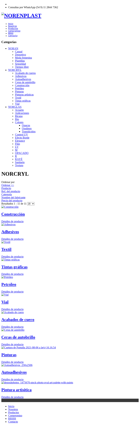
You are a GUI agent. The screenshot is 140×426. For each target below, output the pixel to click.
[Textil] (70, 242)
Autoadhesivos (14, 372)
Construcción (13, 214)
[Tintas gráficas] (70, 259)
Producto (6, 188)
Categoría (6, 194)
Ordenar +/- (7, 185)
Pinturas (8, 355)
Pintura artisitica (16, 390)
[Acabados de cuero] (70, 312)
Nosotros (12, 26)
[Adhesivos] (70, 224)
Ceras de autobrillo (18, 337)
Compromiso (14, 31)
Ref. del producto (10, 191)
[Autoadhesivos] (70, 365)
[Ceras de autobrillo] (70, 330)
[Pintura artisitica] (70, 382)
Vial (5, 302)
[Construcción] (70, 206)
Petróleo (8, 284)
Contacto (12, 36)
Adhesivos (10, 231)
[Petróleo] (70, 277)
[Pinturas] (70, 347)
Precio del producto (11, 200)
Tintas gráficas (14, 267)
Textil (6, 249)
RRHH (10, 33)
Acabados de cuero (17, 319)
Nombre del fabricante (13, 197)
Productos (13, 28)
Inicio (10, 24)
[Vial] (70, 294)
